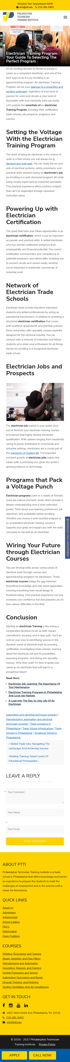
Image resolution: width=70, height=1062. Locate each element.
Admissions (9, 912)
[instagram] (11, 1006)
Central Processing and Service (20, 973)
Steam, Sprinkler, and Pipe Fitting (21, 958)
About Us (8, 908)
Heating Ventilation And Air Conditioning (26, 987)
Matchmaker (10, 931)
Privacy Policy (47, 1044)
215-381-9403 (46, 7)
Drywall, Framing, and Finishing (21, 982)
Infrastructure (10, 917)
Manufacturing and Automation (20, 963)
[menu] (65, 17)
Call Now (42, 1055)
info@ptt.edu (26, 7)
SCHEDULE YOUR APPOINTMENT (67, 539)
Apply (14, 1055)
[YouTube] (19, 1006)
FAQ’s (6, 926)
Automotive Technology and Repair (23, 977)
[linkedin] (27, 1006)
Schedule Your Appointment (35, 3)
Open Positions (11, 936)
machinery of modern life (25, 453)
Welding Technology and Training (22, 954)
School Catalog (11, 922)
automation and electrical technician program (31, 714)
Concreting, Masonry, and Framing (22, 968)
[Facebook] (5, 1006)
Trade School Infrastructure (37, 728)
